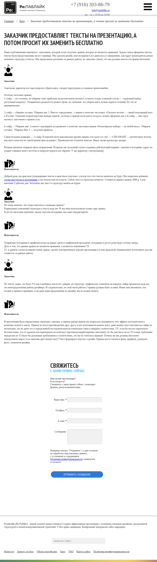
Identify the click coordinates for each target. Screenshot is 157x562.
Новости (9, 551)
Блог (62, 551)
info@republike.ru (101, 10)
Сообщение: (60, 431)
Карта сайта (83, 551)
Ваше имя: (60, 399)
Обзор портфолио (47, 551)
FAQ (70, 551)
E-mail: (62, 421)
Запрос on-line (25, 551)
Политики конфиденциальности (66, 459)
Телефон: (61, 410)
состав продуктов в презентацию (21, 179)
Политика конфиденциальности (111, 551)
